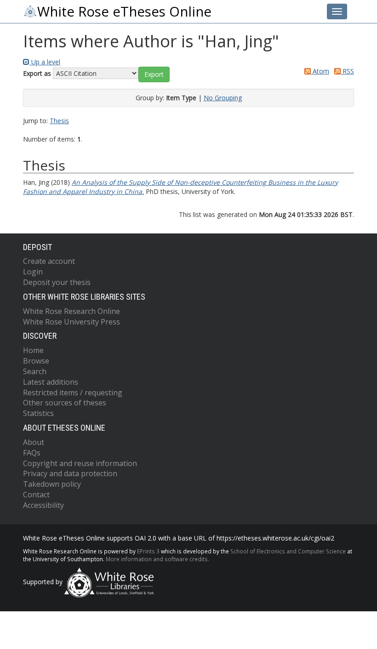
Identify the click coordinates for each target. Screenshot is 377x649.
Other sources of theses (64, 403)
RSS (347, 71)
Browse (36, 361)
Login (33, 272)
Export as (37, 73)
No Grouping (223, 97)
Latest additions (50, 382)
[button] (154, 74)
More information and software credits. (157, 559)
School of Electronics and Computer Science (288, 551)
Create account (49, 261)
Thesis (59, 120)
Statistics (38, 413)
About (33, 442)
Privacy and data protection (70, 473)
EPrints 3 (148, 551)
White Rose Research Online (71, 311)
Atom (320, 71)
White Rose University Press (71, 322)
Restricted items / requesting (72, 392)
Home (33, 350)
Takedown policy (52, 484)
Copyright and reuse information (80, 463)
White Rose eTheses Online (124, 11)
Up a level (44, 61)
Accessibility (43, 505)
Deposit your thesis (57, 282)
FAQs (31, 453)
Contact (36, 495)
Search (34, 371)
